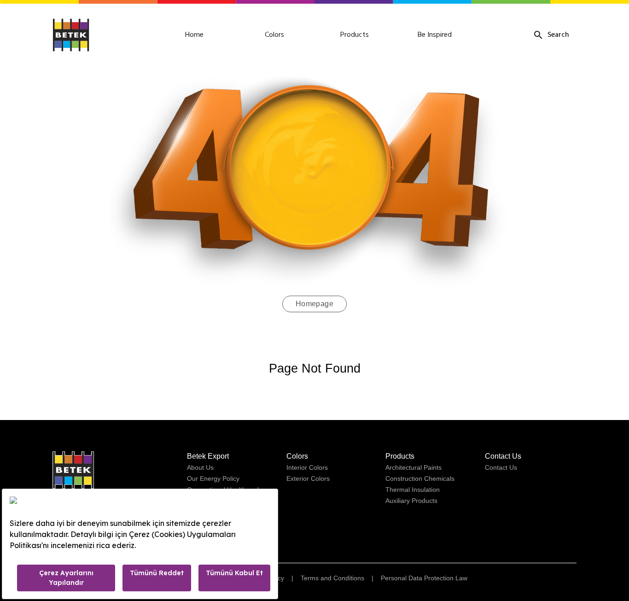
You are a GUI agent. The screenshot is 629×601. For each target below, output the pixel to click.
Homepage (315, 304)
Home (194, 35)
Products (354, 35)
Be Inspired (435, 35)
